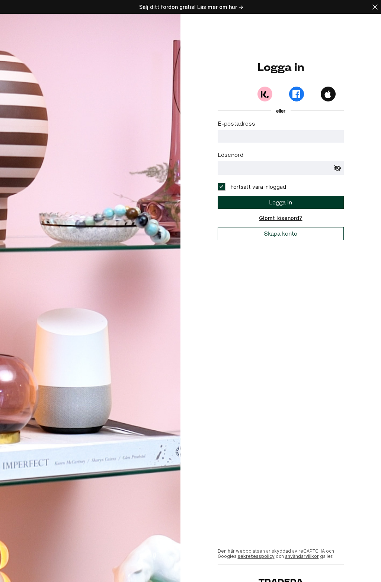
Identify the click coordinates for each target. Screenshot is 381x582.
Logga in (280, 202)
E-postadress (236, 123)
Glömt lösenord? (280, 218)
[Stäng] (375, 7)
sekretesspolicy (256, 556)
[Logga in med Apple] (328, 94)
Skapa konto (280, 233)
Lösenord (230, 155)
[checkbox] (252, 187)
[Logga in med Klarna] (264, 94)
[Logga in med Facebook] (296, 94)
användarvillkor (302, 556)
